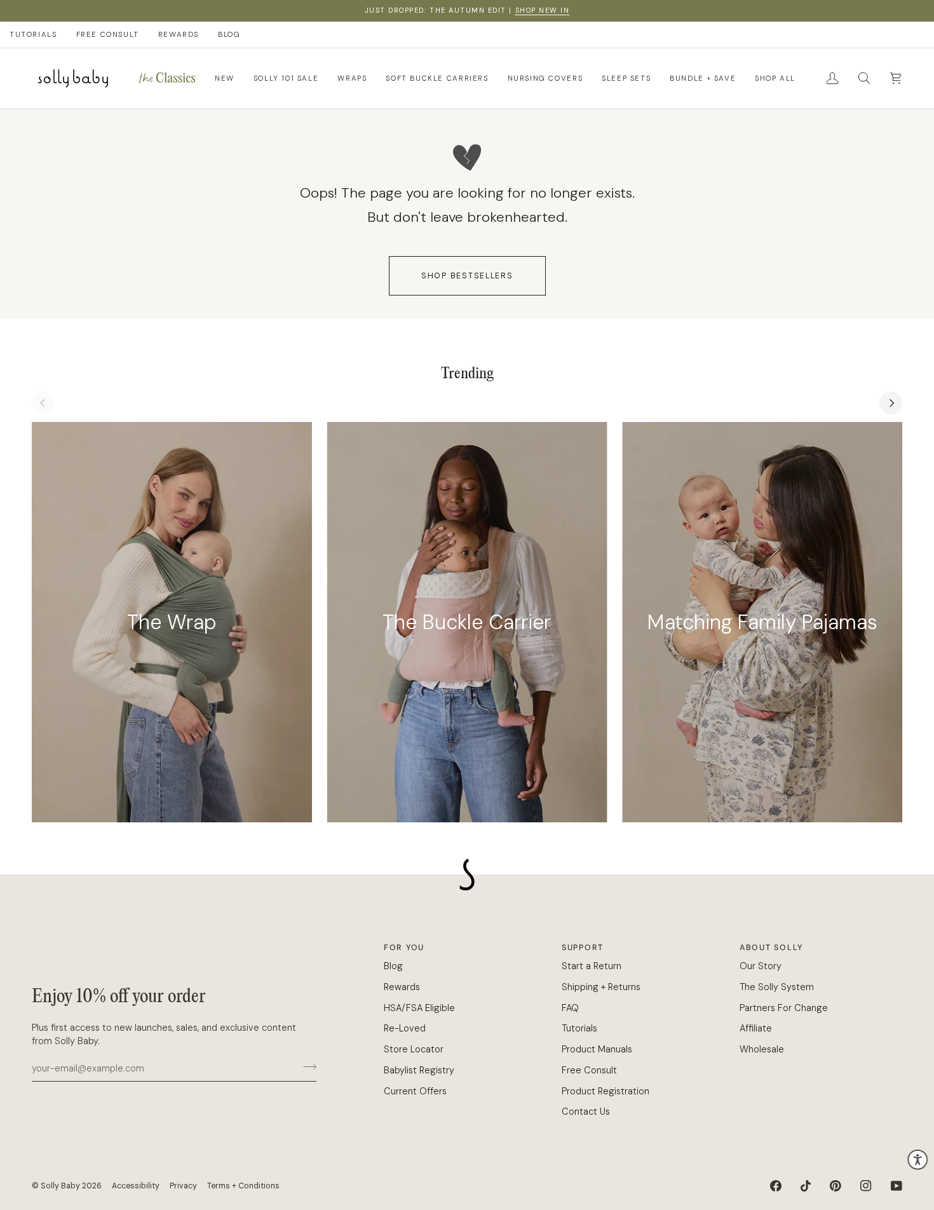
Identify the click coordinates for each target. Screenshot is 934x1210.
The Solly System (777, 987)
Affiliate (756, 1028)
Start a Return (591, 966)
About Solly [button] (771, 947)
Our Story (761, 966)
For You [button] (404, 947)
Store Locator (413, 1049)
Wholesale (762, 1049)
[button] (167, 78)
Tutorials (579, 1028)
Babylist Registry (419, 1070)
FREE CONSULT (107, 34)
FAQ (570, 1008)
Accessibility (135, 1186)
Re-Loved (405, 1028)
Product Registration (605, 1091)
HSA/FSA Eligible (419, 1008)
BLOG (229, 34)
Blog (393, 966)
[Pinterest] (835, 1186)
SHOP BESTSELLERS (467, 276)
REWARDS (178, 34)
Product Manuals (597, 1049)
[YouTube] (896, 1186)
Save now (902, 10)
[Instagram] (866, 1186)
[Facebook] (776, 1186)
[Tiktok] (806, 1186)
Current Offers (415, 1091)
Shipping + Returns (601, 987)
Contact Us (586, 1111)
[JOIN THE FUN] (305, 1066)
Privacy (183, 1186)
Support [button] (583, 947)
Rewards (402, 987)
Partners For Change (784, 1008)
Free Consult (589, 1070)
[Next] (890, 402)
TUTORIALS (33, 34)
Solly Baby (60, 1186)
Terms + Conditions (243, 1186)
